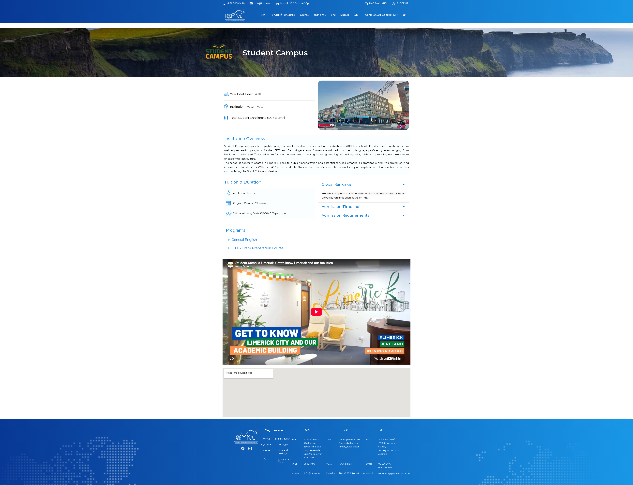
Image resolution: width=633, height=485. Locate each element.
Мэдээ (344, 15)
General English (244, 240)
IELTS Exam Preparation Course (257, 248)
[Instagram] (250, 448)
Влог (357, 15)
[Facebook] (242, 448)
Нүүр (264, 15)
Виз (333, 15)
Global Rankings (337, 184)
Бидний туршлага (283, 15)
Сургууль (320, 15)
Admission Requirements (345, 215)
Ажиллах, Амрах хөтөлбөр (381, 15)
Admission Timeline (340, 206)
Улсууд (304, 15)
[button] (363, 184)
